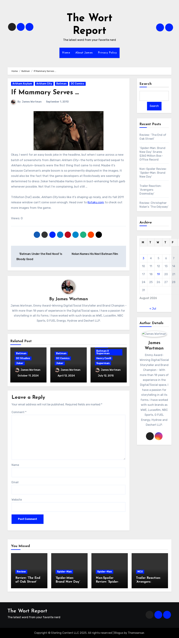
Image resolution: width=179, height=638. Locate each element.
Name (15, 465)
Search (145, 84)
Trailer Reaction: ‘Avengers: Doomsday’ (150, 189)
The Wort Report (27, 611)
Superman (103, 363)
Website (17, 499)
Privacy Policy (107, 52)
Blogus (118, 632)
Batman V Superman (103, 352)
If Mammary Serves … (45, 92)
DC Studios (23, 358)
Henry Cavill (103, 358)
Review (21, 571)
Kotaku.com (96, 202)
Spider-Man (64, 571)
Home (66, 52)
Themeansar (136, 632)
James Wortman (32, 101)
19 (158, 274)
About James (84, 52)
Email (15, 482)
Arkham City (44, 83)
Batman (61, 83)
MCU (140, 571)
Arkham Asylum (22, 83)
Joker (19, 363)
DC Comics (77, 83)
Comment (19, 412)
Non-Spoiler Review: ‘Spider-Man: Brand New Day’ (153, 172)
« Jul (152, 308)
